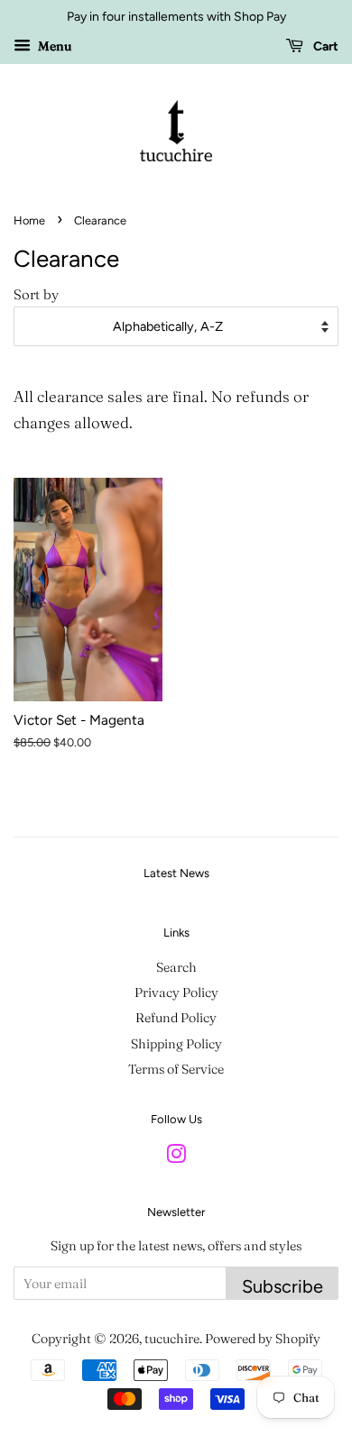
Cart (324, 46)
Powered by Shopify (262, 1339)
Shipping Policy (176, 1044)
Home (29, 220)
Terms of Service (176, 1069)
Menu (53, 46)
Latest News (176, 873)
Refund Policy (176, 1018)
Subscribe (282, 1286)
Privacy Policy (176, 992)
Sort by (36, 294)
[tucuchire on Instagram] (176, 1157)
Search (176, 967)
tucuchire (171, 1339)
